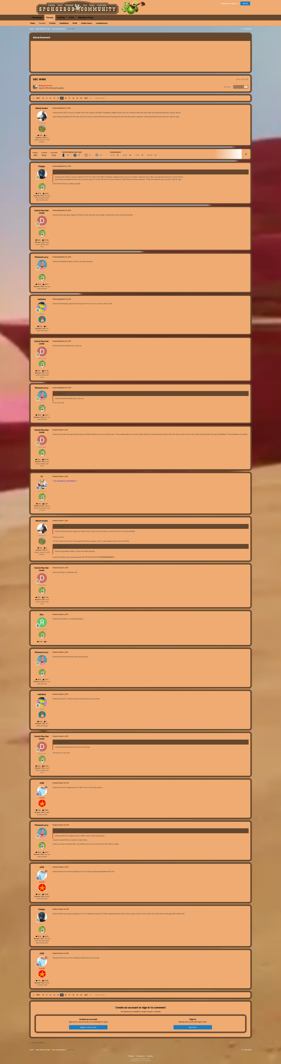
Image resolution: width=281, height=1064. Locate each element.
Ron (41, 614)
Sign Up (245, 3)
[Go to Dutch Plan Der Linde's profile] (86, 155)
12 (50, 98)
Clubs (32, 23)
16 (65, 98)
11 (46, 98)
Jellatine (41, 299)
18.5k (39, 284)
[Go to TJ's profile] (42, 484)
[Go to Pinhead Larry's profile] (96, 155)
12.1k (38, 240)
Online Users (86, 23)
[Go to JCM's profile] (42, 791)
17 (69, 98)
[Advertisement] (71, 56)
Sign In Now (193, 1027)
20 (81, 98)
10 (43, 98)
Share (228, 87)
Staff (75, 23)
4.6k (40, 326)
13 (54, 98)
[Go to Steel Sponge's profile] (75, 155)
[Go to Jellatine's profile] (42, 307)
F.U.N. (71, 17)
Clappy (41, 166)
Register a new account (88, 1027)
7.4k (40, 135)
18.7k (39, 193)
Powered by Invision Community (140, 1061)
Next (86, 98)
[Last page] (91, 98)
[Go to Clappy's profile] (63, 155)
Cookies (150, 1056)
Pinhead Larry (41, 257)
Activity (61, 17)
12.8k (40, 641)
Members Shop (85, 17)
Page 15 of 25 (100, 98)
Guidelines (64, 23)
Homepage (37, 17)
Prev (38, 98)
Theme (131, 1056)
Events (52, 23)
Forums (49, 17)
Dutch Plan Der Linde (41, 211)
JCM (41, 783)
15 (61, 98)
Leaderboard (101, 23)
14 (58, 98)
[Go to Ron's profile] (42, 622)
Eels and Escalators (57, 88)
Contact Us (141, 1056)
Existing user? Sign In (229, 3)
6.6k (39, 810)
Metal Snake (42, 108)
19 (77, 98)
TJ (41, 476)
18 (73, 98)
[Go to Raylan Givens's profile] (35, 86)
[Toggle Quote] (56, 172)
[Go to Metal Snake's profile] (42, 116)
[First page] (33, 98)
